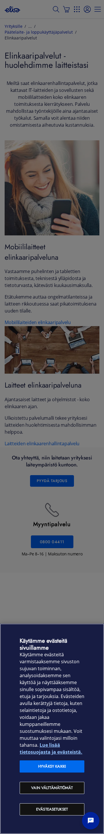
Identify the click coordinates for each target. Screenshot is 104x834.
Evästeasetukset (52, 809)
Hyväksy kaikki (52, 766)
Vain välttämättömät (52, 788)
